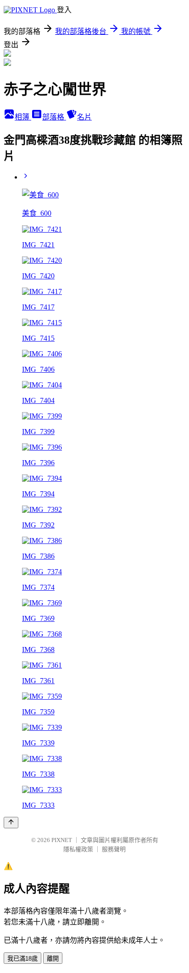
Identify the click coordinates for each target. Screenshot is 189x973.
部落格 (54, 117)
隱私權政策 (78, 849)
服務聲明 (114, 849)
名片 (84, 117)
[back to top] (11, 822)
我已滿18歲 (22, 958)
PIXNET (61, 840)
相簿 (23, 117)
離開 (53, 958)
